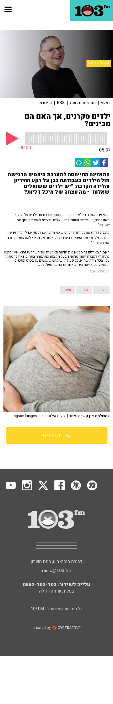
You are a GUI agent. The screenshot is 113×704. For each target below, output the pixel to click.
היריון (84, 289)
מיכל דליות (98, 63)
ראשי (105, 103)
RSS (61, 103)
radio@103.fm (56, 570)
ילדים (101, 289)
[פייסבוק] (104, 162)
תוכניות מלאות (83, 103)
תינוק (67, 289)
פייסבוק (45, 103)
